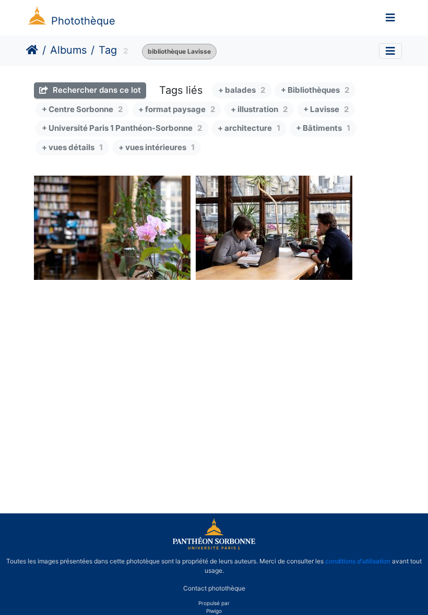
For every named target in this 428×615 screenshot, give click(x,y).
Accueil (32, 50)
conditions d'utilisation (357, 561)
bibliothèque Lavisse (179, 51)
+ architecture (249, 128)
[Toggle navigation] (390, 18)
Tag (108, 50)
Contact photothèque (214, 588)
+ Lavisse (326, 109)
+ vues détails (72, 147)
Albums (68, 50)
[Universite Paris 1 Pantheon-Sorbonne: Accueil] (214, 547)
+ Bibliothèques (315, 90)
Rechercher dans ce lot (96, 90)
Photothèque (83, 21)
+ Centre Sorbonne (82, 109)
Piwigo (214, 611)
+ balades (241, 90)
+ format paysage (176, 109)
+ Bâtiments (323, 128)
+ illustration (259, 109)
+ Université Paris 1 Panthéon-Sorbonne (122, 128)
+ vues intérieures (156, 147)
